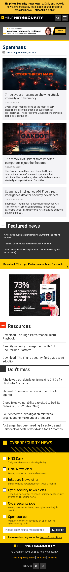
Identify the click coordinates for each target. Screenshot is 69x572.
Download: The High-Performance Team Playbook (33, 264)
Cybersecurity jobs (21, 503)
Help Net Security (49, 551)
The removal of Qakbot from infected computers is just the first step (29, 160)
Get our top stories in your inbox (22, 52)
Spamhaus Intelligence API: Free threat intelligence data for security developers (31, 193)
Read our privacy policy (23, 557)
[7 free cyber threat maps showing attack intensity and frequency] (34, 74)
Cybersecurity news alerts (27, 490)
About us (41, 557)
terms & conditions (51, 537)
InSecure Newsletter (23, 480)
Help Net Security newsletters (24, 3)
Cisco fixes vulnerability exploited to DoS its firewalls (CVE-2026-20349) (31, 404)
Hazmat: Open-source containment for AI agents (27, 243)
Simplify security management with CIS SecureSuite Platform (29, 348)
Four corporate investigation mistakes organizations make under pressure (28, 415)
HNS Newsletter (20, 469)
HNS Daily (15, 458)
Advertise (52, 557)
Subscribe (58, 529)
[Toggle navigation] (65, 18)
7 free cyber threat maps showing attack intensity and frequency (32, 96)
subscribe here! (45, 10)
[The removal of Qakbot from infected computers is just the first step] (34, 139)
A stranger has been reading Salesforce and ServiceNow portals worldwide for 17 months (33, 427)
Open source (17, 517)
